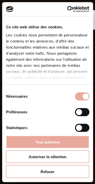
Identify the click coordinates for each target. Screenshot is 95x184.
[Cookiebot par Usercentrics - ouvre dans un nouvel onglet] (67, 9)
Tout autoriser (47, 142)
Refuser (47, 171)
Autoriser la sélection (47, 157)
